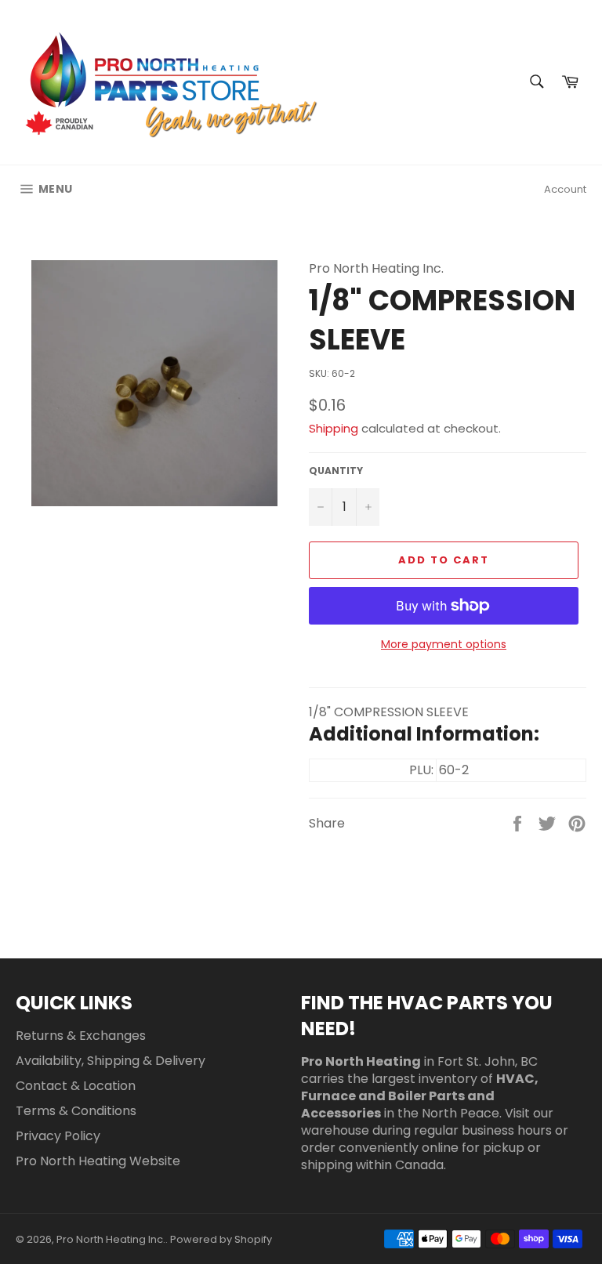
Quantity (336, 471)
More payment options (443, 644)
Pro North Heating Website (98, 1161)
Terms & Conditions (76, 1111)
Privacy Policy (58, 1136)
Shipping (333, 428)
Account (565, 189)
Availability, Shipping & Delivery (110, 1061)
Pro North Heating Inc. (110, 1239)
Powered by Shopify (221, 1239)
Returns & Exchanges (81, 1036)
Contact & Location (76, 1086)
